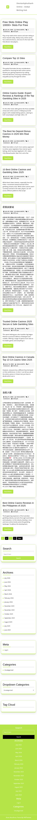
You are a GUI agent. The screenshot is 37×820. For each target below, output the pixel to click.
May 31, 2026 (9, 397)
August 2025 (8, 622)
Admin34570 (20, 29)
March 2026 (8, 594)
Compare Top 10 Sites (14, 58)
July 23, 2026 (9, 62)
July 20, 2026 (9, 211)
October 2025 (8, 614)
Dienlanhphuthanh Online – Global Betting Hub (25, 6)
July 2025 (7, 626)
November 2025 (9, 610)
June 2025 (7, 630)
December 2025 (9, 606)
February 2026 (9, 598)
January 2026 (8, 602)
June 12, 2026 (9, 364)
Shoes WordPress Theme (13, 817)
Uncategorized (8, 670)
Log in (6, 650)
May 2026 (7, 586)
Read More (8, 47)
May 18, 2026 (9, 510)
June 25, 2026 (9, 328)
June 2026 (7, 582)
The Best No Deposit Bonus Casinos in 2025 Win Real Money (17, 134)
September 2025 (9, 618)
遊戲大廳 (7, 392)
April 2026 (7, 590)
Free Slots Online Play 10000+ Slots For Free (15, 24)
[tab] (7, 6)
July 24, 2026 (9, 29)
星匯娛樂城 (8, 207)
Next (19, 538)
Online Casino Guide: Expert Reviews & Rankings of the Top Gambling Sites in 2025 (18, 96)
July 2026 (7, 578)
